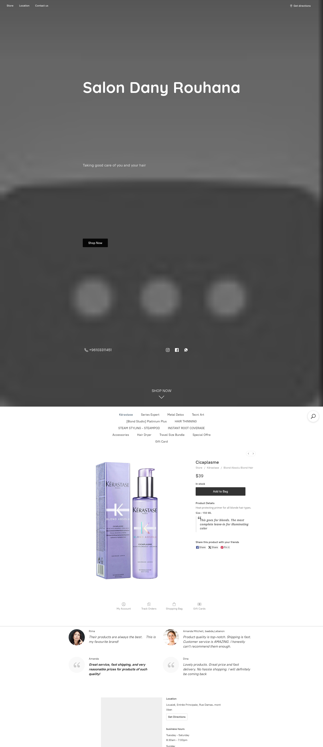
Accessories (120, 435)
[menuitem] (248, 453)
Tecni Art (198, 415)
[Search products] (313, 416)
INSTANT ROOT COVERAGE (186, 428)
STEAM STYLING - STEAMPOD (139, 428)
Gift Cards (199, 608)
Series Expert (150, 415)
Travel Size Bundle (172, 435)
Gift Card (161, 441)
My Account (124, 608)
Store (10, 5)
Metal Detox (175, 415)
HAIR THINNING (186, 421)
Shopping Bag (174, 608)
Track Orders (148, 608)
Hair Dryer (144, 435)
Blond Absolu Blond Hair (238, 467)
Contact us (41, 5)
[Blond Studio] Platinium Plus (146, 421)
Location (24, 5)
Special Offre (202, 435)
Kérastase (126, 415)
